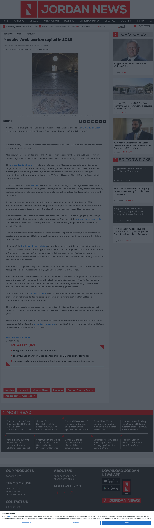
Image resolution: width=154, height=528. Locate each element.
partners (10, 516)
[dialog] (77, 519)
